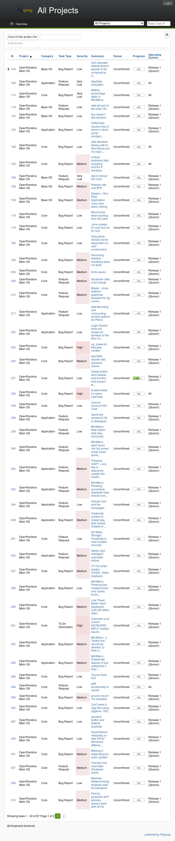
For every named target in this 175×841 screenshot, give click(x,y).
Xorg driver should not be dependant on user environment (99, 242)
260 (13, 606)
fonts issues (98, 272)
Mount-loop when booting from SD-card (99, 215)
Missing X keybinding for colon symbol (100, 754)
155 (13, 164)
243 (13, 489)
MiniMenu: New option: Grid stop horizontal (98, 431)
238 (13, 417)
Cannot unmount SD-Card (99, 405)
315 (13, 800)
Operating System (154, 56)
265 (13, 663)
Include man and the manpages (98, 504)
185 (13, 243)
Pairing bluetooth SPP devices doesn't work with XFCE (100, 799)
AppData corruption (97, 82)
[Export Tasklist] (167, 35)
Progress (139, 56)
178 (13, 215)
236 (13, 405)
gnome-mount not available (99, 697)
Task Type (65, 56)
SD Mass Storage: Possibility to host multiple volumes (99, 538)
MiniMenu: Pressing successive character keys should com (100, 489)
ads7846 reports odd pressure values (98, 361)
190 (13, 260)
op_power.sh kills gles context (99, 347)
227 (13, 378)
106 (13, 83)
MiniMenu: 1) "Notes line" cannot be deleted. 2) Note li (99, 643)
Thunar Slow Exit (99, 676)
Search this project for (22, 36)
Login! (168, 3)
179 (13, 227)
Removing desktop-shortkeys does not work (100, 260)
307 (13, 767)
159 (13, 200)
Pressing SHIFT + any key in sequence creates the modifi (98, 468)
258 (13, 588)
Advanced (16, 43)
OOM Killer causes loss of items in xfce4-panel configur (100, 129)
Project (24, 56)
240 (13, 448)
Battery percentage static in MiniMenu (98, 95)
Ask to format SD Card (99, 177)
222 (13, 332)
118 (13, 107)
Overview (21, 24)
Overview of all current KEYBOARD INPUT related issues (100, 625)
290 (13, 697)
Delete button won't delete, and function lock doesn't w (99, 377)
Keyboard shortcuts (22, 826)
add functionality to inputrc (100, 686)
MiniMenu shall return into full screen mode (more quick (100, 448)
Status (117, 56)
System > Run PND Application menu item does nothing (99, 199)
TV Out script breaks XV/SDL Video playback (100, 571)
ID (12, 56)
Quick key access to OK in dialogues (99, 417)
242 (13, 468)
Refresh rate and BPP (98, 186)
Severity (82, 56)
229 (13, 393)
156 (13, 177)
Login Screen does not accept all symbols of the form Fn (100, 331)
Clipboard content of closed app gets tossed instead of (98, 519)
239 (13, 431)
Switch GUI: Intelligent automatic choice (98, 555)
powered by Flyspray (157, 834)
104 (13, 69)
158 (13, 186)
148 (13, 146)
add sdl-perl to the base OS (100, 106)
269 (13, 676)
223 (13, 347)
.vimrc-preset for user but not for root (100, 227)
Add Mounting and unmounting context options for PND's (100, 313)
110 (13, 95)
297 (13, 721)
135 (13, 129)
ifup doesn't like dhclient (98, 115)
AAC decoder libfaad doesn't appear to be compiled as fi (100, 69)
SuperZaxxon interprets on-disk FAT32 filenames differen (99, 738)
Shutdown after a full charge (100, 280)
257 (13, 571)
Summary (97, 56)
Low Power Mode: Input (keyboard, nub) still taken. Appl (100, 606)
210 (13, 295)
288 (13, 687)
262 (13, 644)
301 (13, 754)
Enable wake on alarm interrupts (99, 393)
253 (13, 555)
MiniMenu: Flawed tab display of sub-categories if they (100, 662)
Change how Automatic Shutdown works (99, 767)
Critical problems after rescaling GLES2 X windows (100, 163)
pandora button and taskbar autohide (97, 721)
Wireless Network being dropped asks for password (100, 783)
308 (13, 783)
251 (13, 538)
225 (13, 361)
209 (13, 281)
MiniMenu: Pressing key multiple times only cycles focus (99, 587)
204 (13, 272)
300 (13, 738)
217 (13, 313)
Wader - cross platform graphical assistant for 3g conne (100, 294)
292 (13, 708)
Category (47, 56)
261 (13, 625)
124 (13, 116)
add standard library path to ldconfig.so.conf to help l (100, 146)
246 (13, 520)
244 (13, 504)
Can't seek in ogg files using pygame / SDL (100, 707)
